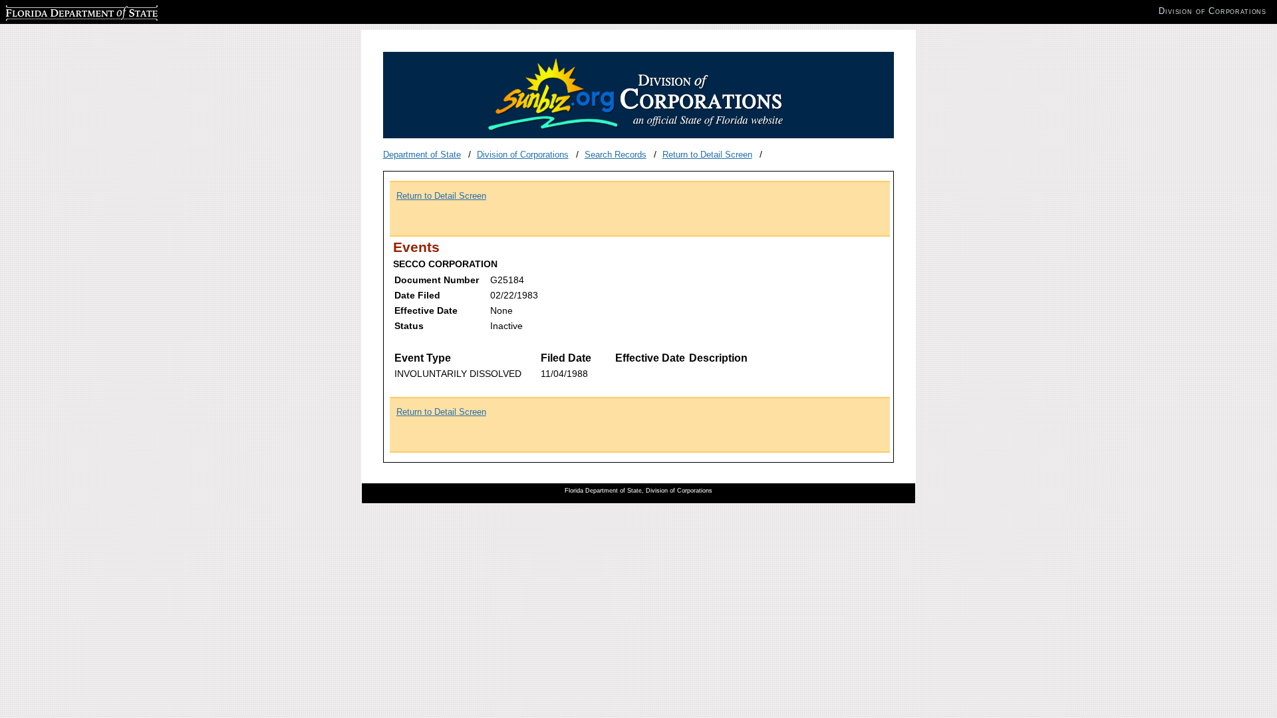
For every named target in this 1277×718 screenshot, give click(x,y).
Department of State (422, 155)
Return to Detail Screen (707, 155)
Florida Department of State (58, 11)
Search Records (615, 155)
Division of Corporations (523, 155)
